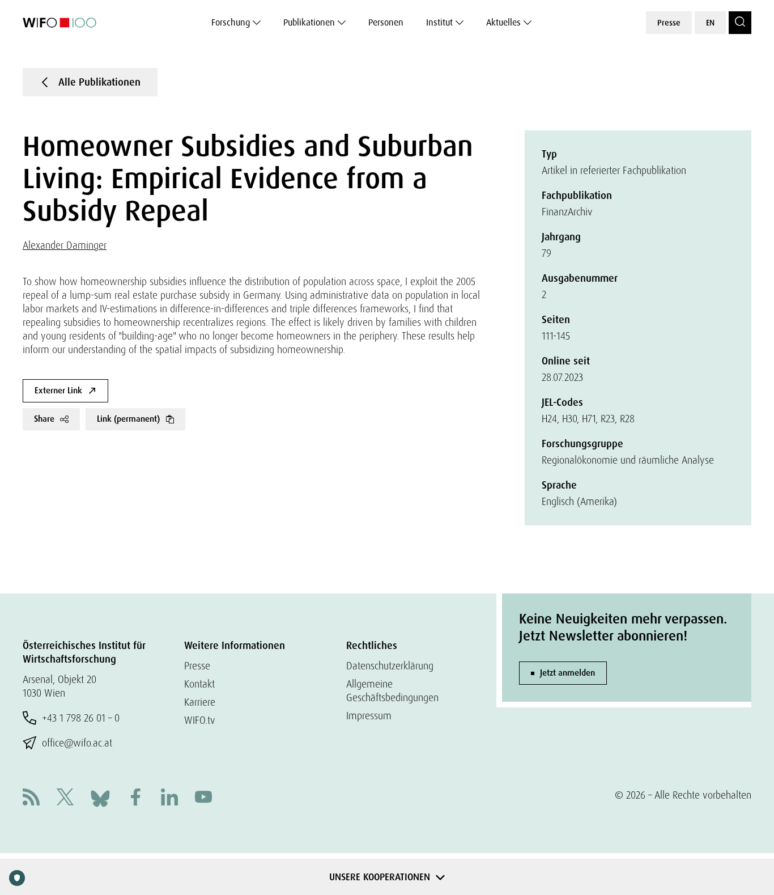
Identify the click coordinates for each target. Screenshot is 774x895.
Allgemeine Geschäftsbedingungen (392, 690)
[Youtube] (203, 798)
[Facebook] (135, 798)
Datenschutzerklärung (389, 665)
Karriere (199, 702)
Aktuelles (503, 22)
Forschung (230, 22)
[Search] (740, 22)
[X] (65, 798)
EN (710, 23)
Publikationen (309, 22)
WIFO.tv (199, 720)
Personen (385, 22)
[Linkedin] (169, 798)
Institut (439, 22)
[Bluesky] (100, 797)
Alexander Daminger (65, 245)
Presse (669, 23)
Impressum (369, 715)
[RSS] (31, 798)
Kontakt (199, 683)
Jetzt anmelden (567, 672)
